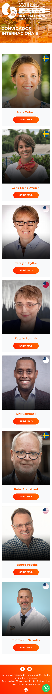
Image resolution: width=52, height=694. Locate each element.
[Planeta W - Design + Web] (26, 689)
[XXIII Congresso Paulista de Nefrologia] (23, 10)
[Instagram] (29, 669)
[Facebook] (22, 669)
